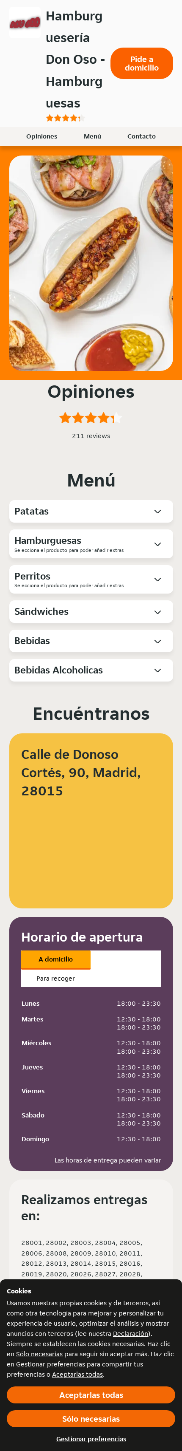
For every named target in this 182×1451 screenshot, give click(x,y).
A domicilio (56, 959)
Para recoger (55, 978)
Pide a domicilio (142, 63)
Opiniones (41, 136)
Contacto (141, 136)
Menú (92, 136)
